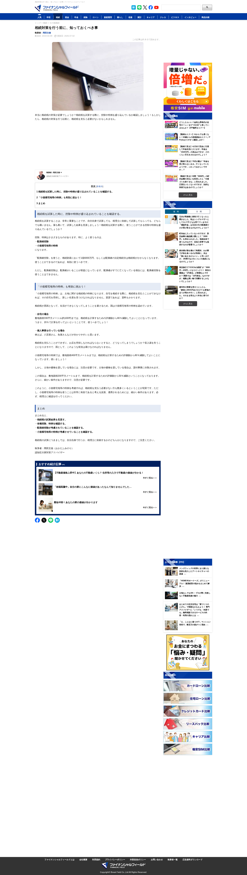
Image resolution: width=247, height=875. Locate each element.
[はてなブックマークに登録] (57, 520)
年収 (49, 17)
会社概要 (83, 859)
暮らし (120, 17)
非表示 (100, 186)
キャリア (151, 17)
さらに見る (188, 195)
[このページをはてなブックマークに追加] (134, 7)
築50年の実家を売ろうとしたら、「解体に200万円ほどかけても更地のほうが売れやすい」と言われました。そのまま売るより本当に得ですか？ (194, 292)
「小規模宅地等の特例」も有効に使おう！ (59, 197)
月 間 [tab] (199, 211)
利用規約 (96, 859)
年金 (76, 17)
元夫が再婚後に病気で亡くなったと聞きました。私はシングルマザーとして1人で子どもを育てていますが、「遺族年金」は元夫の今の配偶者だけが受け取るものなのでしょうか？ (194, 222)
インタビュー (190, 17)
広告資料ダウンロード (193, 859)
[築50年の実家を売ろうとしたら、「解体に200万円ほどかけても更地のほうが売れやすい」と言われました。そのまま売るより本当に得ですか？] (171, 290)
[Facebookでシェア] (37, 520)
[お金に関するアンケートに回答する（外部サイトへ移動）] (188, 652)
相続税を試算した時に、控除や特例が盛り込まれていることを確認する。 (75, 191)
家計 (140, 17)
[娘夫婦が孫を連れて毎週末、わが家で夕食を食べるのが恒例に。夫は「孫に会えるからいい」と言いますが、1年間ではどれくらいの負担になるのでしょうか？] (171, 253)
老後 (130, 17)
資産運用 (108, 17)
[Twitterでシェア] (43, 520)
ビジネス (175, 17)
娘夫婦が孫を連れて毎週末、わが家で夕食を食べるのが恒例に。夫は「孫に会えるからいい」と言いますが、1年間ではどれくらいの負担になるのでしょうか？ (194, 256)
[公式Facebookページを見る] (151, 7)
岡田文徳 (47, 33)
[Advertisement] (98, 147)
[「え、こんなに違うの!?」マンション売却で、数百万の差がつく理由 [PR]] (188, 629)
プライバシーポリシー (115, 859)
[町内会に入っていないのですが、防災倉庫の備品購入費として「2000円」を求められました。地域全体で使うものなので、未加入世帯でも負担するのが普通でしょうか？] (171, 236)
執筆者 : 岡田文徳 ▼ (54, 172)
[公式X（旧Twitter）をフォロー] (145, 7)
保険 (85, 17)
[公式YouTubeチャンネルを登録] (156, 7)
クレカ (163, 17)
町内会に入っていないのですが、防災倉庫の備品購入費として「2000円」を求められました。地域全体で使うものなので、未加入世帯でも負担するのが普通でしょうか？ (194, 239)
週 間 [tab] (176, 211)
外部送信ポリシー (138, 859)
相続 (58, 17)
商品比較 (206, 17)
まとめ (40, 203)
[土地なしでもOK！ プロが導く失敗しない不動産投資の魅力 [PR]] (188, 598)
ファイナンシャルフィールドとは (59, 859)
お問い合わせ (157, 859)
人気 (39, 17)
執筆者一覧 (173, 859)
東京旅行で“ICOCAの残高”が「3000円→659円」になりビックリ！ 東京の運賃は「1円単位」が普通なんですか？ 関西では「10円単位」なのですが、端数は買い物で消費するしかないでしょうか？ (195, 274)
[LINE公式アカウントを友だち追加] (139, 7)
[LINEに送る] (50, 520)
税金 (67, 17)
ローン (96, 17)
